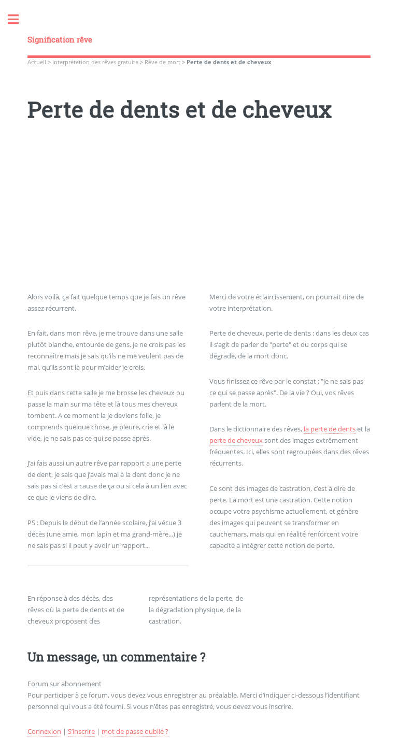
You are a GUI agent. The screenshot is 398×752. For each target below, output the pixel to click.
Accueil (36, 62)
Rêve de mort (162, 62)
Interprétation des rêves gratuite (95, 62)
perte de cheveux (236, 440)
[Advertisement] (198, 219)
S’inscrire (81, 731)
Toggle (18, 19)
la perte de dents (330, 428)
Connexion (44, 731)
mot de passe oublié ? (135, 731)
